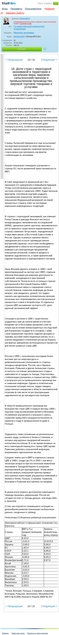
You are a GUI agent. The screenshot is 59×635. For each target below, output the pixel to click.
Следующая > (49, 59)
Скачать (22, 49)
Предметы (16, 8)
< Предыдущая (14, 59)
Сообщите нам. (26, 23)
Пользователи (33, 8)
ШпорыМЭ (19, 36)
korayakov (25, 18)
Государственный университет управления (29, 27)
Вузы (5, 8)
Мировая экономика (24, 33)
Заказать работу (15, 13)
